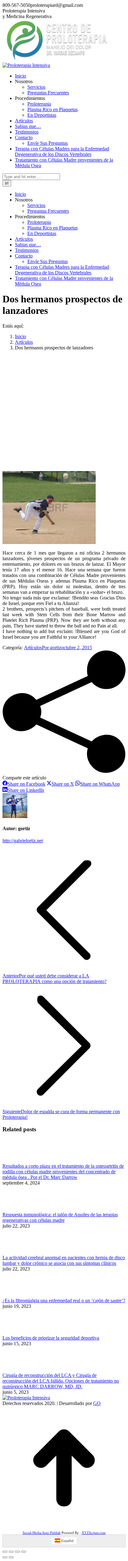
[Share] (11, 1552)
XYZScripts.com (94, 1533)
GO (97, 1403)
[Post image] (18, 1160)
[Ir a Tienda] (64, 1527)
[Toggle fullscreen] (17, 1552)
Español (66, 1541)
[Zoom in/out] (23, 1552)
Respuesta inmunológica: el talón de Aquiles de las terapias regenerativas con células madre (60, 1217)
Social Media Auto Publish (42, 1533)
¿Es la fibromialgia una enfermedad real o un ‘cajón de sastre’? (63, 1300)
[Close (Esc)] (4, 1552)
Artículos (33, 647)
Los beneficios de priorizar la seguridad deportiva (50, 1338)
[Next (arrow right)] (11, 1557)
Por (51, 647)
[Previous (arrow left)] (4, 1557)
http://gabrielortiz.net (22, 840)
